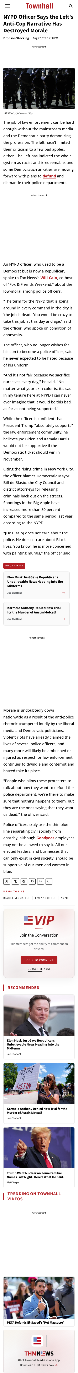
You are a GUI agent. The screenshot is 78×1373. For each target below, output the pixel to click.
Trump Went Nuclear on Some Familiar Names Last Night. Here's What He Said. (35, 1175)
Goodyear (45, 837)
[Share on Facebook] (24, 881)
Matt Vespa (13, 1182)
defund (49, 175)
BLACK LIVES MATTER (16, 898)
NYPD (64, 898)
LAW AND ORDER (45, 898)
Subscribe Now (39, 969)
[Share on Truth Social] (15, 881)
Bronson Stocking (16, 38)
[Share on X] (6, 881)
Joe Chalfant (14, 1054)
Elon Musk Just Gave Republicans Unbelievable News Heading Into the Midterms (33, 1044)
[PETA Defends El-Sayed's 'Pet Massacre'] (39, 1297)
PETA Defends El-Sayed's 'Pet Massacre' (35, 1323)
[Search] (71, 5)
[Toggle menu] (7, 6)
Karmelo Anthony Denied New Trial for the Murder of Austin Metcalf (37, 1111)
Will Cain (49, 277)
